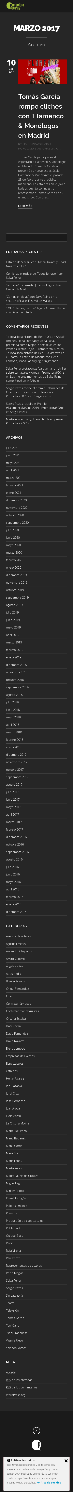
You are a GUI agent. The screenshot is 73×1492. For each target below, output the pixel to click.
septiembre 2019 (17, 597)
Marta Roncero (16, 419)
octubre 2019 (15, 590)
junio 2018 (13, 710)
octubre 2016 (15, 844)
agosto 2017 (14, 784)
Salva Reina (13, 1280)
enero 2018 (13, 747)
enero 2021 (13, 493)
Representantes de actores (24, 1265)
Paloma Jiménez (16, 1206)
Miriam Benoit (15, 1191)
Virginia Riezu (14, 1340)
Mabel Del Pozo (16, 1131)
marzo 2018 (14, 732)
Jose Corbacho (15, 1101)
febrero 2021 (14, 485)
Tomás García (50, 148)
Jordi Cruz (12, 1093)
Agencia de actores (18, 936)
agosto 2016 (14, 859)
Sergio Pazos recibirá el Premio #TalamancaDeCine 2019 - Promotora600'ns (35, 406)
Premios (11, 1213)
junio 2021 (13, 455)
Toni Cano (12, 1325)
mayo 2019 (13, 627)
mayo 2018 (13, 717)
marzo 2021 (14, 478)
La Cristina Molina (17, 1123)
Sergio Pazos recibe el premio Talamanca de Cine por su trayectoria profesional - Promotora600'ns (35, 392)
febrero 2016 (14, 897)
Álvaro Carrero (15, 959)
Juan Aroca (13, 1108)
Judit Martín (13, 1116)
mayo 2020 (13, 545)
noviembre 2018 (16, 672)
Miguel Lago (13, 1183)
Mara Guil (12, 1153)
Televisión (12, 1310)
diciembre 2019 (16, 575)
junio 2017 (13, 799)
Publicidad (13, 1228)
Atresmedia (13, 974)
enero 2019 (13, 657)
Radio (10, 1243)
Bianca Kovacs (15, 981)
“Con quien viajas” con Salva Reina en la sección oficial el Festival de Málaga (31, 299)
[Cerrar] (66, 1460)
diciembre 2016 (16, 837)
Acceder (11, 1372)
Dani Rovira (13, 1026)
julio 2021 (12, 448)
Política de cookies (48, 1482)
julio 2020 (12, 530)
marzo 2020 (14, 552)
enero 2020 (13, 567)
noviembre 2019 (16, 582)
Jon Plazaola (14, 1086)
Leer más (25, 206)
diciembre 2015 (16, 912)
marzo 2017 (14, 822)
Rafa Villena (13, 1251)
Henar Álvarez (15, 1078)
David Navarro (15, 1041)
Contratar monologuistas (22, 1011)
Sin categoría (14, 1295)
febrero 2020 (14, 560)
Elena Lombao (15, 1048)
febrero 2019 (14, 650)
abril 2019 (12, 635)
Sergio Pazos (42, 396)
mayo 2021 (13, 463)
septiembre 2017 (17, 777)
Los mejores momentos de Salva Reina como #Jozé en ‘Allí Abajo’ (33, 379)
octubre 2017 (15, 769)
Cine (9, 996)
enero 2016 (13, 904)
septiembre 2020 (17, 523)
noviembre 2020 (16, 508)
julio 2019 (12, 612)
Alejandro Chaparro (19, 951)
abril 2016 (12, 889)
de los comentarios (21, 1387)
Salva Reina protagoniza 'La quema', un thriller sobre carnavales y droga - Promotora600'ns (36, 370)
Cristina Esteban (16, 1018)
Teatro (10, 1303)
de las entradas (19, 1380)
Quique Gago (14, 1236)
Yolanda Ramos (16, 1348)
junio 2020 (13, 537)
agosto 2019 (14, 605)
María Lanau (14, 1161)
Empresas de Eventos (20, 1056)
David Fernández (17, 1033)
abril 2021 (12, 470)
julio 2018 (12, 702)
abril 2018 (12, 725)
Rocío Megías (14, 1273)
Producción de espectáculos (24, 1221)
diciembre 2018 (16, 665)
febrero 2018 (14, 740)
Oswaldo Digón (16, 1198)
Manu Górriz (14, 1146)
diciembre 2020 (16, 500)
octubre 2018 (15, 680)
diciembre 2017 (16, 755)
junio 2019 (13, 620)
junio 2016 (13, 874)
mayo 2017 (13, 807)
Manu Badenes (16, 1138)
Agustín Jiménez (16, 944)
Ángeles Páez (14, 966)
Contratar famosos (18, 1004)
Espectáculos (15, 1063)
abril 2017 (12, 814)
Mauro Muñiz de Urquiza (22, 1176)
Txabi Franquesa (17, 1333)
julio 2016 (12, 867)
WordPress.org (15, 1395)
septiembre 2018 (17, 687)
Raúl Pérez (13, 1258)
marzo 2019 (14, 642)
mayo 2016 (13, 882)
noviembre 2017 (16, 762)
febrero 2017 (14, 829)
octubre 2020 (15, 515)
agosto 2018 (14, 695)
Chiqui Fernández (17, 989)
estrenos (12, 1071)
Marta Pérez (14, 1168)
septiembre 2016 (17, 852)
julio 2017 (12, 792)
